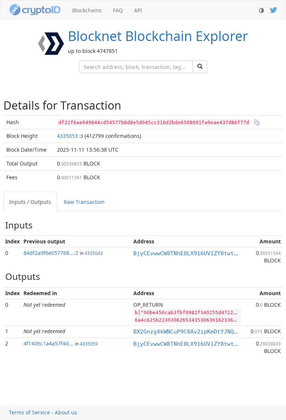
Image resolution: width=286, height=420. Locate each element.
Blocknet (158, 36)
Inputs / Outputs (30, 201)
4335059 (89, 344)
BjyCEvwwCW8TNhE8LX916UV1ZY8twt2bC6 (190, 253)
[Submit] (200, 66)
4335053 (67, 135)
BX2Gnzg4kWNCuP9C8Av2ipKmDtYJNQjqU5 (190, 331)
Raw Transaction (84, 201)
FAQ (118, 10)
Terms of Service (29, 412)
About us (66, 412)
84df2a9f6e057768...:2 (50, 252)
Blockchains (87, 10)
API (138, 10)
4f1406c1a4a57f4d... (48, 343)
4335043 (94, 253)
